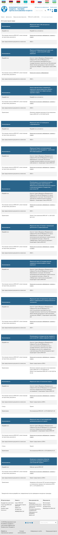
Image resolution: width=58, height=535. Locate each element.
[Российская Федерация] (40, 1)
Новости (17, 500)
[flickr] (48, 9)
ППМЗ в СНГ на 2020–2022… (34, 16)
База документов (33, 500)
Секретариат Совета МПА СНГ (20, 505)
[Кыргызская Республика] (32, 1)
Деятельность (9, 16)
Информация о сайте (36, 531)
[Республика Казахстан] (25, 1)
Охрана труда (4, 508)
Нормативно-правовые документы (35, 506)
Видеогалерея (47, 504)
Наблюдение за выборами (33, 512)
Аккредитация (47, 506)
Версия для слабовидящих (42, 7)
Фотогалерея (46, 502)
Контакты (3, 510)
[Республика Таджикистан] (47, 1)
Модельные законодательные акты (35, 503)
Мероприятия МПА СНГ (49, 508)
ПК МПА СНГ (18, 509)
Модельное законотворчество (19, 16)
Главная (2, 16)
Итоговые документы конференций (35, 509)
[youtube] (50, 9)
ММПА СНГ (18, 507)
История (3, 506)
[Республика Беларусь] (18, 1)
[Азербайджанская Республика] (4, 1)
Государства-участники (7, 502)
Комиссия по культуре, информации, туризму (42, 246)
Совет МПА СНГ (19, 502)
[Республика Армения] (11, 1)
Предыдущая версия (51, 531)
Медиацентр (46, 500)
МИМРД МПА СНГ (19, 511)
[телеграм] (52, 11)
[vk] (52, 9)
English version (53, 7)
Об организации (5, 500)
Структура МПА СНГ (6, 504)
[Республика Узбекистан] (54, 1)
